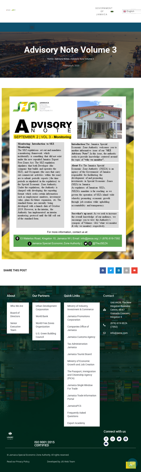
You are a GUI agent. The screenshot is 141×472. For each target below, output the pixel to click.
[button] (32, 27)
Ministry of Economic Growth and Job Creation (80, 363)
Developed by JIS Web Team (61, 461)
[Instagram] (112, 439)
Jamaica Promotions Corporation (78, 318)
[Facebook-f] (106, 439)
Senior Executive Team (15, 326)
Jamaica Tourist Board (79, 354)
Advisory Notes (62, 59)
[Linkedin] (125, 439)
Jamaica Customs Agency (81, 337)
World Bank (42, 316)
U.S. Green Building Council (46, 335)
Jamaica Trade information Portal (81, 397)
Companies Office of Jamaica (78, 328)
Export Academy (76, 423)
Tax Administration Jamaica (77, 345)
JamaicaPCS (74, 405)
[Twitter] (119, 439)
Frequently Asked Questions (76, 414)
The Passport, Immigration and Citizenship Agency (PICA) (81, 375)
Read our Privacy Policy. (18, 461)
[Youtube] (106, 443)
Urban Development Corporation (46, 308)
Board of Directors (15, 314)
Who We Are (16, 306)
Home (50, 59)
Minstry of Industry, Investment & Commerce (80, 308)
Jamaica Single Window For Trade (80, 387)
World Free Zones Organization (45, 325)
